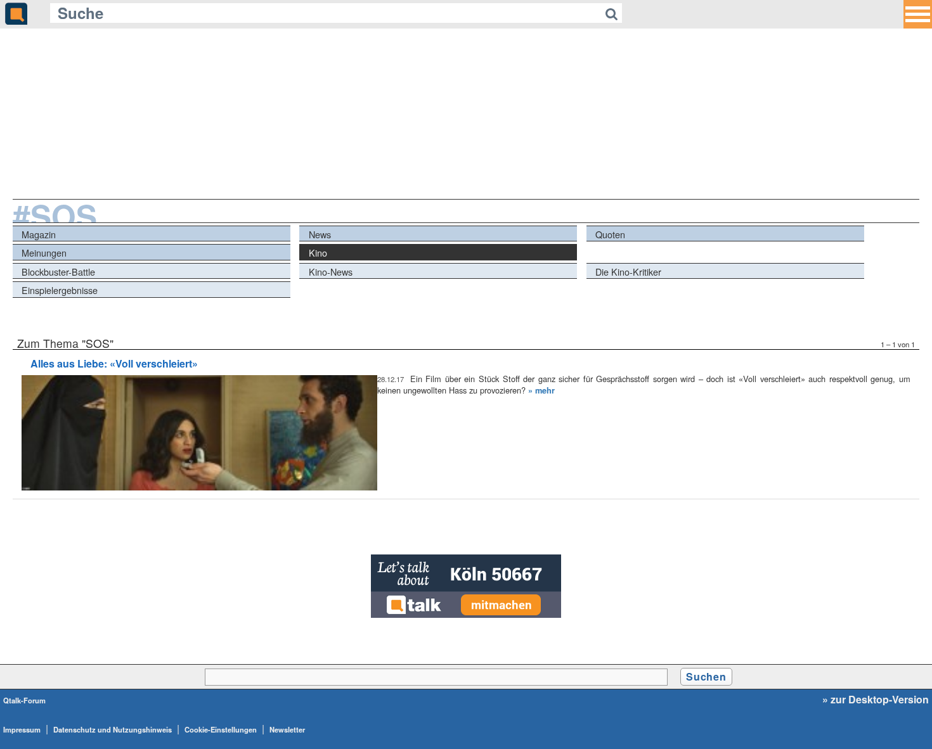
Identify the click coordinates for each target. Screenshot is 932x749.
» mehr (541, 390)
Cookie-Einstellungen (220, 729)
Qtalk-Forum (24, 700)
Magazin (39, 234)
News (320, 234)
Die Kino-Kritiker (628, 271)
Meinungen (44, 252)
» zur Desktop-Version (875, 700)
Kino (318, 252)
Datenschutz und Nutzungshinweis (112, 729)
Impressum (22, 729)
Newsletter (287, 729)
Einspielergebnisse (60, 290)
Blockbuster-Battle (58, 271)
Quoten (610, 234)
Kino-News (331, 271)
